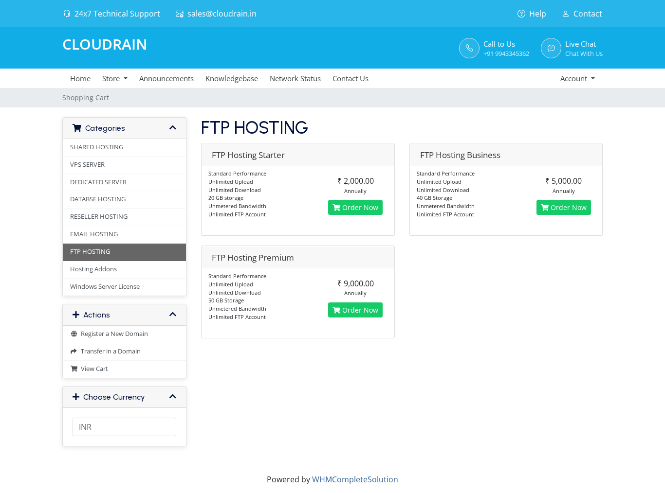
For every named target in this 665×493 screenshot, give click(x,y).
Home (80, 78)
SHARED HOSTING (96, 147)
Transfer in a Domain (109, 351)
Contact (587, 13)
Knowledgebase (231, 78)
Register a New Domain (113, 334)
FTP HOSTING (90, 251)
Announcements (166, 78)
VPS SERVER (87, 164)
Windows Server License (105, 286)
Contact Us (350, 78)
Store (112, 78)
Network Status (295, 78)
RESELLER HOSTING (99, 216)
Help (537, 13)
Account (574, 78)
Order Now (359, 207)
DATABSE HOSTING (98, 199)
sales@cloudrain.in (222, 13)
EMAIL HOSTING (94, 234)
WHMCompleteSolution (355, 479)
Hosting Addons (93, 269)
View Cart (93, 369)
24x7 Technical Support (117, 13)
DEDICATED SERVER (98, 182)
